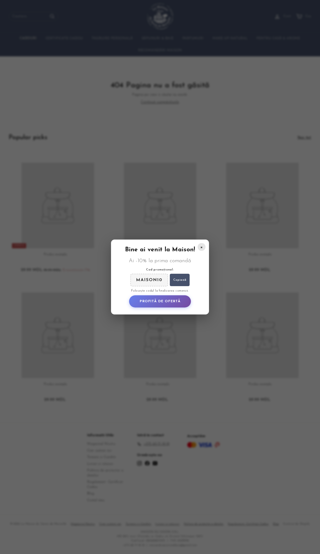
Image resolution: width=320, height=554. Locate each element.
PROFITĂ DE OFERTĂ (160, 301)
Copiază (179, 280)
